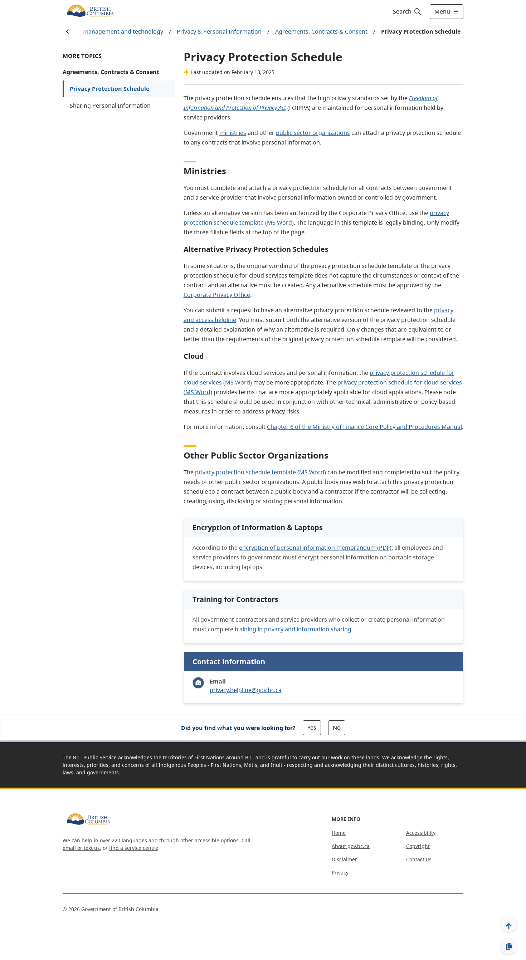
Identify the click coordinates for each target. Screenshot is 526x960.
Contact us (419, 859)
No (337, 727)
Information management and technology (106, 31)
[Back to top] (508, 923)
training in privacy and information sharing (293, 629)
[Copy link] (508, 946)
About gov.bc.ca (351, 846)
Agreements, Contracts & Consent (321, 31)
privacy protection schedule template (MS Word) (260, 472)
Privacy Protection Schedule (109, 89)
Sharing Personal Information (110, 105)
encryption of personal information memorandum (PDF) (315, 548)
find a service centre (133, 847)
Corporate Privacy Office (217, 295)
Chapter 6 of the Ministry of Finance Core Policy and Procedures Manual (364, 427)
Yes (311, 727)
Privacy (340, 872)
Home (339, 832)
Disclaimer (344, 859)
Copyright (418, 846)
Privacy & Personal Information (219, 31)
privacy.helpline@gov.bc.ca (246, 690)
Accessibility (420, 832)
